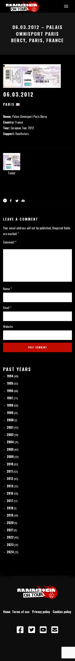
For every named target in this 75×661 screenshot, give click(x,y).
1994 (10, 376)
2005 (10, 449)
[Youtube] (43, 630)
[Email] (54, 630)
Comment (9, 242)
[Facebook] (20, 630)
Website (8, 326)
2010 (10, 464)
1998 (10, 405)
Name (7, 288)
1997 (10, 398)
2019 (10, 515)
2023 (10, 544)
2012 (10, 478)
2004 (10, 442)
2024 (10, 552)
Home (6, 611)
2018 (10, 508)
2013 (10, 486)
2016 (10, 493)
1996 (10, 390)
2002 (10, 434)
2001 (10, 427)
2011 (10, 471)
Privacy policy (42, 611)
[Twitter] (31, 630)
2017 (10, 500)
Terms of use (21, 611)
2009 (10, 456)
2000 (10, 420)
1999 (10, 412)
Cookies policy (62, 611)
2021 (10, 530)
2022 (10, 537)
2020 (10, 522)
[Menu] (65, 6)
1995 (10, 383)
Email (7, 307)
